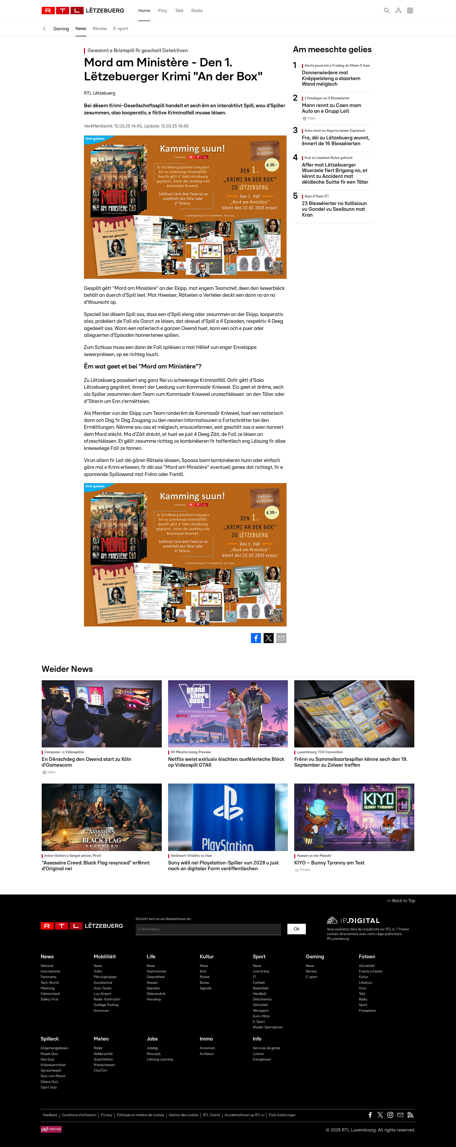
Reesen (152, 983)
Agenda (205, 988)
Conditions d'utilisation (79, 1115)
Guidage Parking (106, 1005)
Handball (260, 994)
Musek (205, 977)
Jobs (152, 1039)
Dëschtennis (262, 999)
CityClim (100, 1070)
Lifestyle (365, 983)
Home (144, 10)
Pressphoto (367, 1011)
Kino (203, 971)
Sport (259, 956)
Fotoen (367, 956)
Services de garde (266, 1048)
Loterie (258, 1054)
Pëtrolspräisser (105, 977)
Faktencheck (50, 994)
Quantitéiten (103, 1059)
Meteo (101, 1039)
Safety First (49, 999)
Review (100, 28)
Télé (179, 10)
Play (162, 10)
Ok (297, 928)
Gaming (61, 29)
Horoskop (154, 999)
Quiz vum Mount (53, 1076)
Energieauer (262, 1059)
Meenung (48, 988)
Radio (197, 10)
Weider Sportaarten (268, 1027)
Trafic (98, 971)
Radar (98, 1048)
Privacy (106, 1115)
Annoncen (101, 1011)
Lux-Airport (102, 994)
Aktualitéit (367, 966)
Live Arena (261, 971)
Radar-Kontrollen (107, 999)
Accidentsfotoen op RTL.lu (244, 1115)
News (80, 28)
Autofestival (103, 983)
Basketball (261, 988)
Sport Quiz (49, 1087)
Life (151, 956)
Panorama (48, 977)
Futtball (259, 983)
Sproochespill (51, 1070)
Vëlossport (261, 1011)
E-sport (120, 28)
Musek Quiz (49, 1054)
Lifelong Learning (160, 1059)
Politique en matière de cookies (140, 1115)
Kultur (207, 956)
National (47, 966)
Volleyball (260, 1005)
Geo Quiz (47, 1059)
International (50, 971)
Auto (362, 988)
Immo (206, 1039)
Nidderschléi (103, 1054)
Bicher (205, 983)
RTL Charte (211, 1115)
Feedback (50, 1115)
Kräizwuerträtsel (53, 1065)
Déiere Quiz (49, 1082)
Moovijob (153, 1054)
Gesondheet (156, 977)
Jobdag (152, 1048)
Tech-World (50, 983)
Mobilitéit (105, 956)
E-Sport (259, 1022)
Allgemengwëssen (54, 1048)
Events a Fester (371, 971)
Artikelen (207, 1054)
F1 (254, 977)
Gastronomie (156, 971)
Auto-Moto (261, 1016)
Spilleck (50, 1039)
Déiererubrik (156, 994)
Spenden (153, 988)
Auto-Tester (103, 988)
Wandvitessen (104, 1065)
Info (257, 1039)
